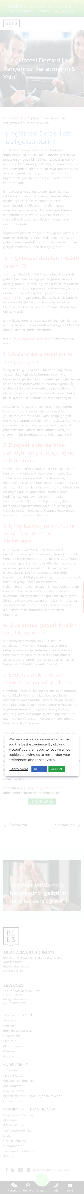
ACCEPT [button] (56, 769)
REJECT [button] (39, 769)
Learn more (18, 769)
